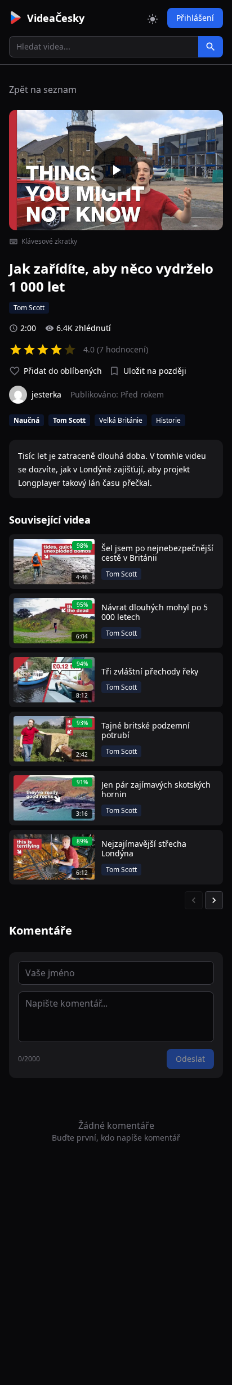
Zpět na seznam (43, 89)
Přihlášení (195, 17)
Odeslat (190, 1058)
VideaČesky (55, 18)
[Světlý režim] (152, 18)
